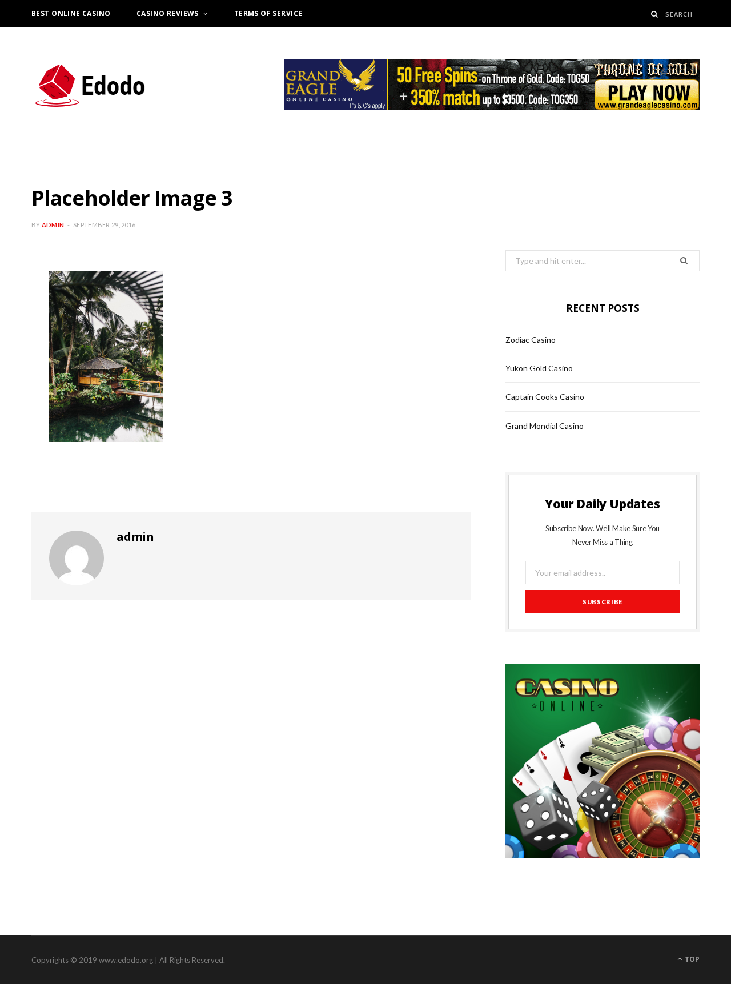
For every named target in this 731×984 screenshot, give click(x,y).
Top (691, 959)
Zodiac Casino (530, 339)
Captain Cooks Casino (544, 396)
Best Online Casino (71, 13)
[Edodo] (91, 85)
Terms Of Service (268, 13)
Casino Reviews (167, 13)
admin (53, 224)
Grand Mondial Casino (544, 426)
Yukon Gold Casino (539, 368)
